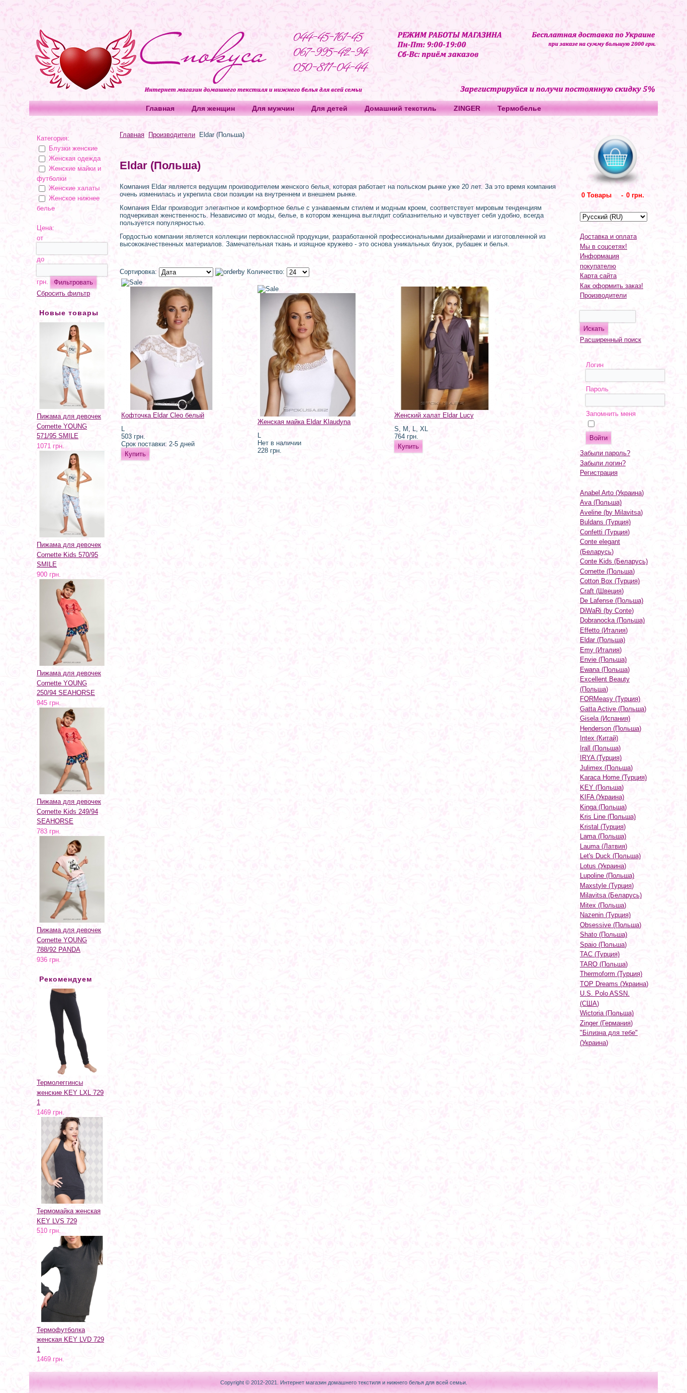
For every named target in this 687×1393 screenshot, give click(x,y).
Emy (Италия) (601, 650)
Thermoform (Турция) (611, 974)
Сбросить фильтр (63, 293)
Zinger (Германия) (606, 1023)
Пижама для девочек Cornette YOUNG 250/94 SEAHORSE (69, 682)
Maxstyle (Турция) (607, 885)
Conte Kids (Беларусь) (614, 561)
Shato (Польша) (603, 934)
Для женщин (213, 108)
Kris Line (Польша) (608, 816)
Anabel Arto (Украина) (612, 493)
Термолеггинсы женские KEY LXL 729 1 (70, 1092)
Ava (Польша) (601, 502)
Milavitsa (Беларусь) (611, 895)
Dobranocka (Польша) (612, 620)
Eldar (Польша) (602, 640)
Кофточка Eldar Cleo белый (162, 415)
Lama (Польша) (603, 836)
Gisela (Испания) (605, 718)
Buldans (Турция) (605, 522)
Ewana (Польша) (605, 669)
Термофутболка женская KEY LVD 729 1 (70, 1339)
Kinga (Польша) (603, 807)
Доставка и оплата (608, 236)
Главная (160, 108)
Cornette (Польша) (607, 571)
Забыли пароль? (605, 453)
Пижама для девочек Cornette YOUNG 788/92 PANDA (69, 939)
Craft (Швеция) (602, 591)
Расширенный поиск (610, 339)
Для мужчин (273, 108)
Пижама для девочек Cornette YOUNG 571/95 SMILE (69, 426)
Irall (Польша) (600, 748)
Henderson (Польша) (610, 728)
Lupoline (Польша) (607, 875)
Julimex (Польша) (606, 768)
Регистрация (599, 472)
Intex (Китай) (599, 738)
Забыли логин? (603, 463)
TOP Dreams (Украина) (614, 984)
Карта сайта (598, 276)
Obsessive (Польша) (610, 925)
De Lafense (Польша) (611, 600)
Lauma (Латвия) (603, 846)
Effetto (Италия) (604, 630)
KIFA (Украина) (602, 797)
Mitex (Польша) (603, 905)
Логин (595, 365)
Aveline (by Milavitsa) (611, 512)
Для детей (329, 108)
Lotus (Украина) (603, 866)
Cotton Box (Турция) (610, 581)
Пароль (597, 389)
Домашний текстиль (401, 108)
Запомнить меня (611, 413)
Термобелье (519, 108)
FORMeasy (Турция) (610, 699)
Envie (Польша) (603, 659)
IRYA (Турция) (601, 757)
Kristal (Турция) (603, 826)
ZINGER (467, 108)
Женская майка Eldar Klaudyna (304, 422)
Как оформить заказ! (611, 286)
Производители (171, 134)
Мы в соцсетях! (603, 246)
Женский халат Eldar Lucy (434, 415)
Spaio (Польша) (603, 944)
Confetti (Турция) (605, 532)
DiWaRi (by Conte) (607, 610)
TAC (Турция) (600, 954)
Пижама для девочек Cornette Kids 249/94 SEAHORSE (69, 811)
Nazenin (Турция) (605, 915)
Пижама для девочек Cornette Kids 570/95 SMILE (69, 554)
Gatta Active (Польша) (613, 709)
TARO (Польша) (604, 964)
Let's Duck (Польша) (610, 856)
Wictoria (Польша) (607, 1013)
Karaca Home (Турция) (613, 777)
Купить (135, 454)
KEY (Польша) (602, 787)
